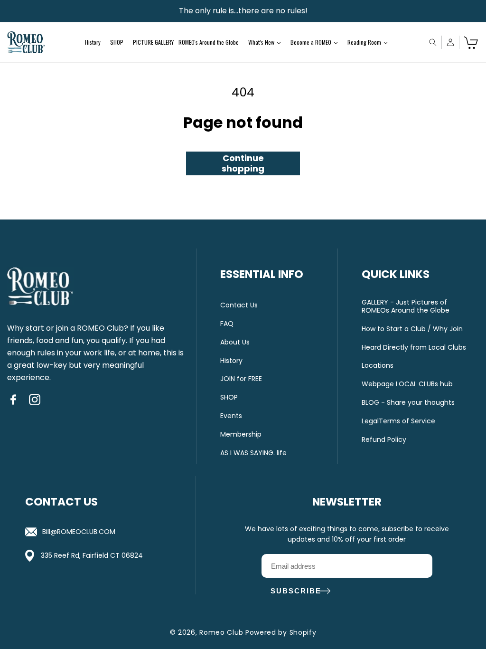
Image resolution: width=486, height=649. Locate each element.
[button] (264, 42)
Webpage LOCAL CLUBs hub (407, 384)
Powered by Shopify (281, 632)
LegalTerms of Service (398, 421)
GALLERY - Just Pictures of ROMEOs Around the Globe (405, 306)
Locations (377, 366)
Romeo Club (221, 632)
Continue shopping (243, 163)
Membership (241, 434)
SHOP (229, 397)
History (231, 361)
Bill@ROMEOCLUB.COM (78, 531)
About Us (235, 342)
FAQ (227, 324)
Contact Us (239, 305)
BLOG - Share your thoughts (408, 403)
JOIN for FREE (241, 379)
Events (231, 416)
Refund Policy (384, 440)
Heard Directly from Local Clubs (414, 348)
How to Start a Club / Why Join (412, 329)
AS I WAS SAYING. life (253, 453)
